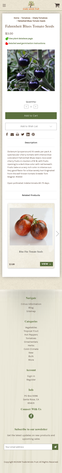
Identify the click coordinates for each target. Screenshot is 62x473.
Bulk (31, 356)
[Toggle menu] (4, 5)
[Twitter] (22, 134)
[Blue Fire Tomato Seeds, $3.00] (31, 226)
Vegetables (31, 327)
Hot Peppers (31, 334)
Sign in (31, 376)
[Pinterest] (33, 134)
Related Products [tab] (31, 195)
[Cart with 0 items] (57, 5)
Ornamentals (31, 341)
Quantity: (31, 102)
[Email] (12, 134)
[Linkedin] (28, 134)
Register (31, 379)
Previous (4, 233)
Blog (31, 307)
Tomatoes (31, 338)
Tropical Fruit (31, 331)
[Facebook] (7, 134)
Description (31, 142)
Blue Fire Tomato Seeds (31, 251)
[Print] (17, 134)
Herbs (31, 345)
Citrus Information (31, 304)
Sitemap (31, 311)
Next (57, 233)
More (31, 359)
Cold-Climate (31, 349)
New (31, 352)
